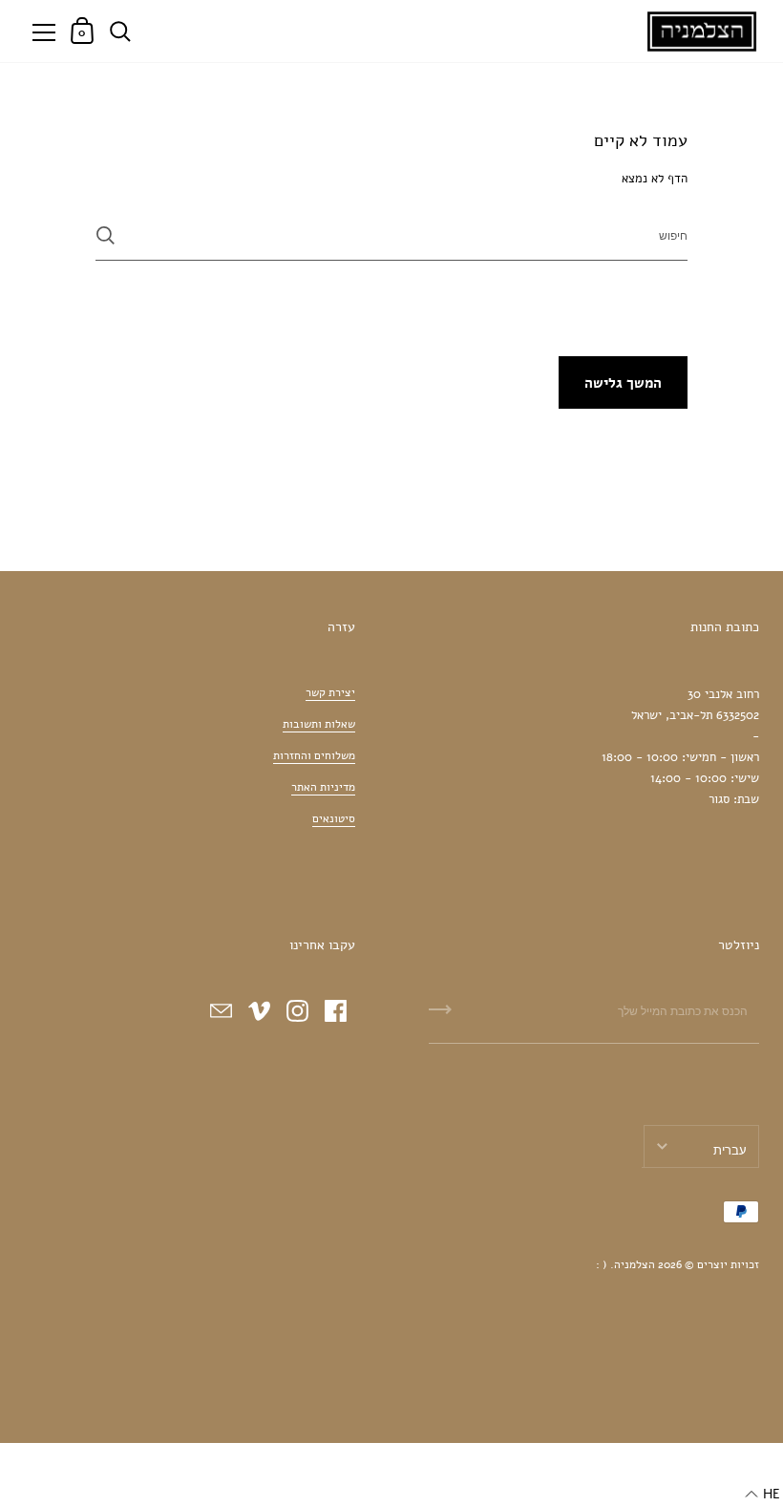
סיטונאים (333, 818)
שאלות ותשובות (319, 724)
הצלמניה (634, 1264)
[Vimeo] (260, 1010)
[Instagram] (298, 1010)
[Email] (221, 1010)
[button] (762, 1494)
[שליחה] (105, 235)
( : (601, 1264)
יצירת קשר (330, 692)
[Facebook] (336, 1010)
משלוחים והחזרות (314, 755)
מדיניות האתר (323, 787)
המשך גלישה (623, 382)
